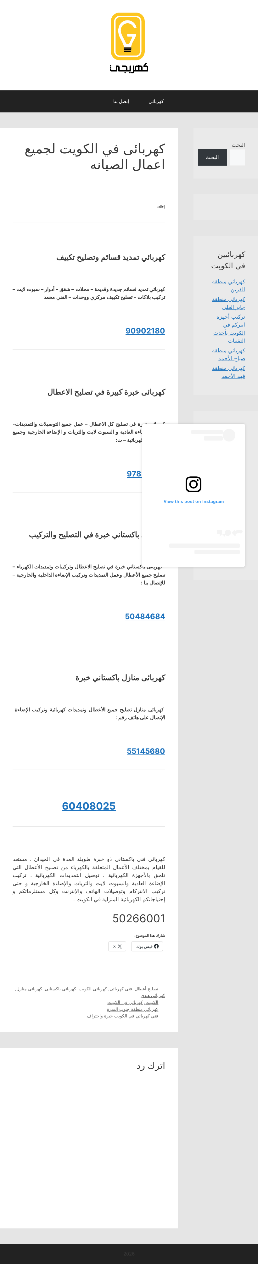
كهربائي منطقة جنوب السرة (132, 1009)
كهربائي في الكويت (125, 1002)
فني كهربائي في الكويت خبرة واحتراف (122, 1015)
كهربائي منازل (29, 988)
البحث (238, 145)
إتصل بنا (121, 101)
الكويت (151, 1002)
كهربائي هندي (153, 995)
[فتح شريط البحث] (97, 101)
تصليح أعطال (146, 988)
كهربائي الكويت (93, 988)
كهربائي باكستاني (60, 988)
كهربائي (156, 101)
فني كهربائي (120, 988)
